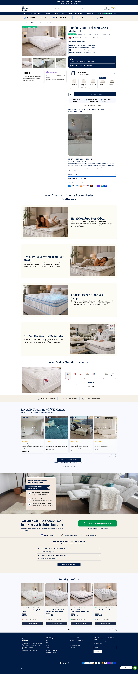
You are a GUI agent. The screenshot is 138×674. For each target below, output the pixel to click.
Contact (48, 645)
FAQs (47, 642)
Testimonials (49, 655)
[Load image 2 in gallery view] (38, 63)
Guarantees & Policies (76, 638)
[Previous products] (111, 629)
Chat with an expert (69, 564)
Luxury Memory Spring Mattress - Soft (32, 610)
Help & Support (50, 638)
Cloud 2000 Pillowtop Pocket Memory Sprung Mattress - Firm (55, 610)
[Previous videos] (111, 456)
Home (23, 22)
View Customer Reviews (69, 459)
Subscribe (98, 651)
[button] (30, 13)
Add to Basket (96, 94)
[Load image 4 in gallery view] (61, 63)
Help (47, 640)
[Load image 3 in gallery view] (49, 63)
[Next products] (115, 629)
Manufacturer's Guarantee (76, 640)
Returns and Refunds (51, 650)
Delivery (48, 647)
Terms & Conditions (75, 645)
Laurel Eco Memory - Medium (104, 610)
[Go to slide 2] (69, 629)
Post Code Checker (51, 652)
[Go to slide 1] (68, 629)
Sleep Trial (72, 647)
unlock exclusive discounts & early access (104, 638)
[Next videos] (115, 456)
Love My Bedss (30, 668)
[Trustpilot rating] (107, 13)
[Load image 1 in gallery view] (27, 63)
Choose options (32, 623)
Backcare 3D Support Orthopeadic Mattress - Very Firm (80, 610)
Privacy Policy (73, 642)
